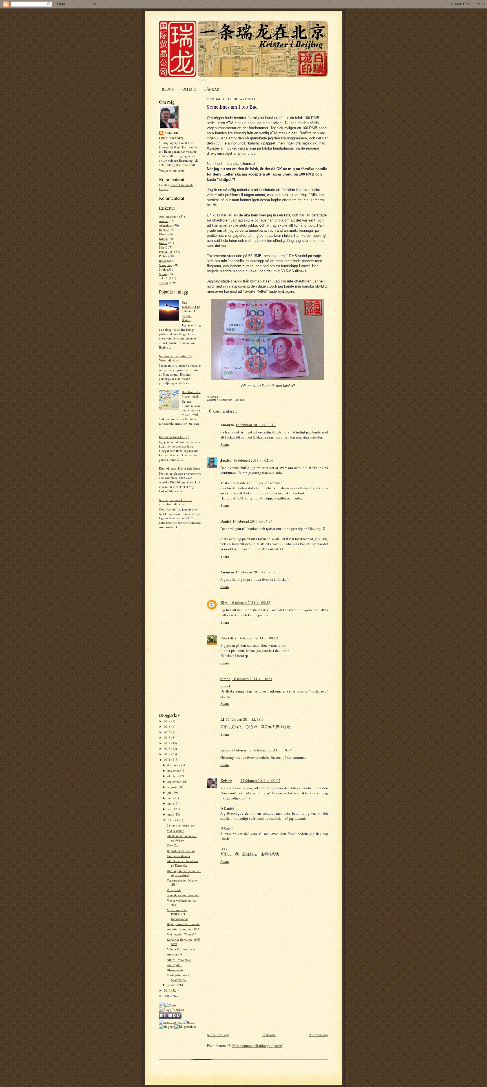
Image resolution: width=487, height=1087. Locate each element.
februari (173, 820)
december (174, 765)
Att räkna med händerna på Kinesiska (182, 863)
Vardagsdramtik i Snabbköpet (178, 977)
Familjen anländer (178, 856)
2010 (167, 990)
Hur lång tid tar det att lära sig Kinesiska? (184, 873)
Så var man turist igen (181, 825)
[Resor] (170, 1005)
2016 (167, 732)
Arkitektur (165, 225)
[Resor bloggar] (170, 1022)
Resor (162, 260)
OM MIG (189, 89)
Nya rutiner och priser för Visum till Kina (175, 358)
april (170, 809)
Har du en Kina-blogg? (174, 437)
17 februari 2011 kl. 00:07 (260, 780)
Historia (164, 234)
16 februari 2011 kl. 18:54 (246, 719)
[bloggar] (166, 1026)
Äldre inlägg (318, 1034)
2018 (167, 726)
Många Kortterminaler (181, 949)
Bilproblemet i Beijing (181, 851)
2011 (167, 759)
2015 (167, 737)
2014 (167, 743)
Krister (171, 133)
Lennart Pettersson (235, 750)
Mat (161, 247)
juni (170, 798)
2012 (167, 754)
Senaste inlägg (218, 1034)
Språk (163, 274)
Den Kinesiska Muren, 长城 (191, 394)
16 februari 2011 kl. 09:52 (258, 638)
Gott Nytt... (174, 965)
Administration (168, 216)
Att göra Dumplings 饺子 (183, 929)
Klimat (163, 238)
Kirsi (224, 602)
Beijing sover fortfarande (183, 924)
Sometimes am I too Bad (183, 895)
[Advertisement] (176, 622)
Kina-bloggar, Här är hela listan (179, 468)
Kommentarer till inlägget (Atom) (257, 1045)
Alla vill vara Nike (179, 959)
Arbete (163, 221)
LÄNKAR (211, 89)
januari (172, 985)
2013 (167, 748)
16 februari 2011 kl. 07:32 (256, 572)
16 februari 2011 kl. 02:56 (253, 460)
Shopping (165, 265)
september (174, 781)
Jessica (226, 460)
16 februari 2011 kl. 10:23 (252, 678)
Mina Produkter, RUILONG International (177, 914)
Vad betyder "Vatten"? (181, 934)
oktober (172, 776)
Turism (163, 282)
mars (170, 814)
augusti (172, 787)
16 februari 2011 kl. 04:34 (253, 521)
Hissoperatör (175, 970)
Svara (224, 444)
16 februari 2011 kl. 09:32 (250, 602)
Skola (162, 269)
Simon (225, 678)
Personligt (165, 251)
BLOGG (168, 89)
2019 (167, 721)
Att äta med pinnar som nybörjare (182, 838)
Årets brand (174, 954)
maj (170, 803)
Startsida (269, 1034)
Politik (163, 256)
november (174, 770)
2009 (167, 996)
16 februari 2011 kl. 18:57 (272, 750)
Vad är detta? (175, 831)
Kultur (163, 243)
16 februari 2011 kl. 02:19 (256, 424)
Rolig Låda (174, 890)
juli (169, 792)
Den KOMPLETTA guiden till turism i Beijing (191, 311)
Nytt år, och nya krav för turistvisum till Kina (175, 502)
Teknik (163, 278)
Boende (164, 229)
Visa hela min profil (172, 170)
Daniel (225, 521)
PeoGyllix (228, 638)
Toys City (173, 845)
